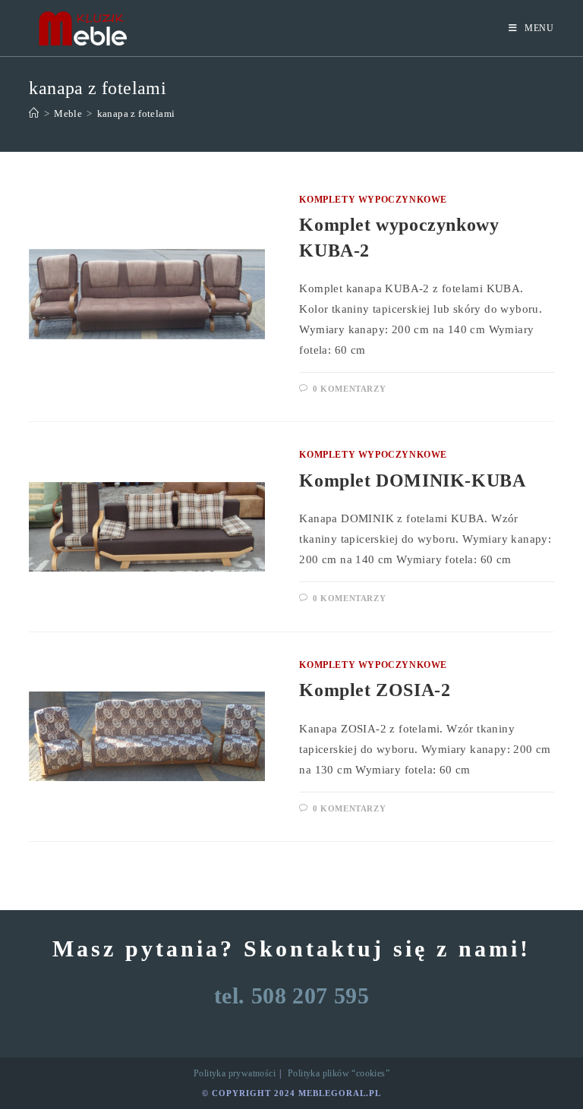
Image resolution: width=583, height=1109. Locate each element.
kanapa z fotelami (136, 113)
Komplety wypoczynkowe (373, 199)
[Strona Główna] (34, 113)
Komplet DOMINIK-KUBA (412, 480)
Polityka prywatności (235, 1073)
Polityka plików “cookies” (338, 1073)
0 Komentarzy (349, 388)
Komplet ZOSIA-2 (374, 690)
